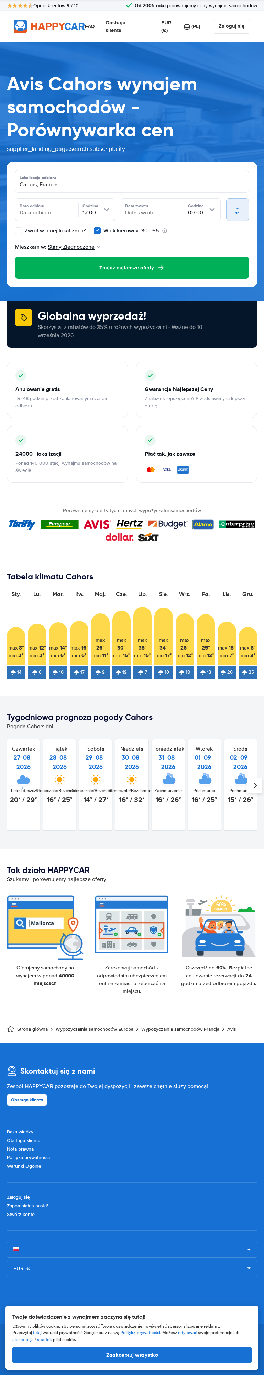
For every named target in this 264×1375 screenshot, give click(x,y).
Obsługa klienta (115, 26)
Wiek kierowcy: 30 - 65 (131, 230)
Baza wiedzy (20, 1132)
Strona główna (32, 1029)
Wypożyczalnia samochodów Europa (94, 1029)
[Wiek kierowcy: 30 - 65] (97, 230)
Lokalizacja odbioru (38, 178)
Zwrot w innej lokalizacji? (54, 230)
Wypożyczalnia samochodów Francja (180, 1029)
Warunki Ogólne (24, 1166)
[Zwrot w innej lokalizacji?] (18, 230)
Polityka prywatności (28, 1158)
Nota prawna (20, 1149)
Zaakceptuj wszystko (132, 1355)
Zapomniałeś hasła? (27, 1206)
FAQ (90, 26)
